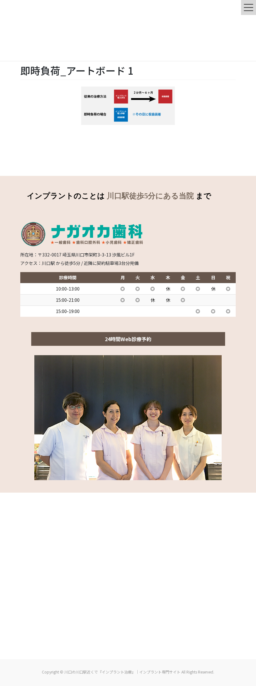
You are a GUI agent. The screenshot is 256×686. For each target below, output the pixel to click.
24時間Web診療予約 (128, 339)
